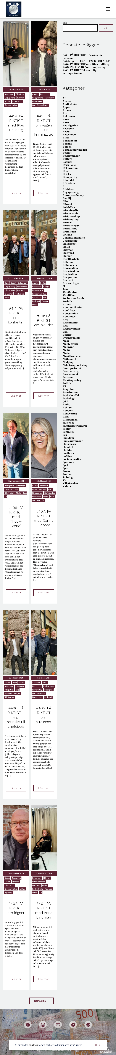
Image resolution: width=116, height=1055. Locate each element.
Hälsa (66, 246)
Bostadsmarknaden (75, 149)
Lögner (22, 889)
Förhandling (37, 690)
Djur (65, 171)
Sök (65, 22)
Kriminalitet (37, 101)
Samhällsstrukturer (40, 105)
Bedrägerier (9, 486)
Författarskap (49, 493)
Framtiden (69, 231)
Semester (36, 500)
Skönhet (68, 447)
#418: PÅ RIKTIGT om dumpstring (84, 67)
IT (64, 286)
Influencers (70, 265)
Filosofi (7, 882)
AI (64, 98)
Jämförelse (70, 292)
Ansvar (35, 94)
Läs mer (16, 193)
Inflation (68, 262)
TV (6, 497)
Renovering (70, 413)
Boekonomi (70, 140)
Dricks (67, 174)
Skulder (45, 301)
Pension (68, 377)
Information (17, 101)
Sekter (34, 893)
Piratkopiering (72, 380)
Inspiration (49, 98)
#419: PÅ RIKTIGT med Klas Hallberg (86, 64)
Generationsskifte (74, 237)
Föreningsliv (70, 210)
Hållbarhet (69, 243)
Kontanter (9, 294)
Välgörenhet (9, 697)
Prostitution (70, 392)
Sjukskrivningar (73, 441)
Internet (68, 280)
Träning (68, 477)
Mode (66, 353)
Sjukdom (68, 437)
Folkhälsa (69, 207)
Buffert (67, 158)
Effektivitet (20, 94)
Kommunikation (11, 105)
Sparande (69, 462)
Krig (17, 690)
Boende (67, 143)
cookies (33, 1045)
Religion (17, 693)
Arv (65, 113)
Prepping (68, 389)
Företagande (37, 493)
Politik (67, 383)
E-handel (68, 180)
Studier (67, 474)
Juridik (67, 301)
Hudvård (68, 252)
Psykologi (36, 301)
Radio (66, 404)
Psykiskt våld (37, 889)
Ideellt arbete (71, 259)
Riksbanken (19, 294)
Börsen (67, 146)
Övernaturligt (71, 371)
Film (50, 489)
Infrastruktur (10, 290)
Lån (45, 297)
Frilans (67, 234)
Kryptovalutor (71, 328)
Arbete (67, 110)
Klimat (67, 304)
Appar (67, 107)
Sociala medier (72, 459)
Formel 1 (68, 222)
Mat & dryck (70, 343)
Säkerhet (68, 422)
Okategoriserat (72, 368)
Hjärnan (20, 98)
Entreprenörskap (39, 294)
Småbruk (68, 453)
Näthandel (69, 359)
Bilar (66, 137)
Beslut (13, 283)
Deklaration (70, 168)
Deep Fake (69, 165)
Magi (66, 340)
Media (18, 493)
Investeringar (71, 283)
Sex (65, 434)
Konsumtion (22, 290)
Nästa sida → (41, 1000)
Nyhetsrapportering (75, 365)
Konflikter (36, 885)
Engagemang (10, 98)
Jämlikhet (69, 295)
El (64, 186)
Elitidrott (68, 189)
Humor (7, 101)
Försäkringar (71, 225)
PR (64, 386)
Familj (67, 198)
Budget (46, 287)
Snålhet (67, 456)
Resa (52, 497)
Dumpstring (70, 177)
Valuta (7, 297)
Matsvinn (68, 346)
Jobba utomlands (73, 298)
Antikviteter (70, 104)
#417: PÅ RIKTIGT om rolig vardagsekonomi (79, 72)
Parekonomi (70, 374)
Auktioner (36, 682)
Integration (9, 690)
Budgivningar (48, 686)
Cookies (67, 161)
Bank (7, 283)
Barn (66, 122)
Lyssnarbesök (71, 337)
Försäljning (48, 690)
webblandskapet (70, 1050)
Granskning (70, 240)
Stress (34, 305)
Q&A (65, 401)
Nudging (68, 362)
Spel (25, 493)
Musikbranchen (72, 356)
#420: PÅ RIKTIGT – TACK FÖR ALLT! (86, 61)
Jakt (65, 289)
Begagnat (68, 128)
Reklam (67, 407)
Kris (65, 325)
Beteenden (9, 94)
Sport (66, 468)
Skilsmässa (70, 444)
